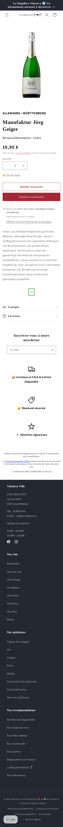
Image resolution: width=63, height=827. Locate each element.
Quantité (7, 158)
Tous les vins (14, 571)
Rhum (10, 665)
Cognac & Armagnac (18, 641)
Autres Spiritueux (17, 689)
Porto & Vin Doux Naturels (22, 681)
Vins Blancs (13, 587)
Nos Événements (16, 775)
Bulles (10, 619)
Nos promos (14, 751)
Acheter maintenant (31, 197)
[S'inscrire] (52, 350)
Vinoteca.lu (16, 799)
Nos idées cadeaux (17, 735)
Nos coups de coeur (18, 727)
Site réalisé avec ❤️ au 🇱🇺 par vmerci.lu (40, 799)
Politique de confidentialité (20, 808)
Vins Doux (12, 603)
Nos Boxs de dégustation (21, 719)
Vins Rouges (14, 579)
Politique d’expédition (25, 814)
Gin (9, 649)
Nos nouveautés (16, 743)
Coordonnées (45, 814)
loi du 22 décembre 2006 (17, 461)
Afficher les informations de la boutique (28, 221)
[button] (7, 15)
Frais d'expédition (22, 153)
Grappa (11, 657)
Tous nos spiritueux (18, 697)
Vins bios (12, 611)
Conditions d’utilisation (47, 808)
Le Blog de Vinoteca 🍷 (20, 767)
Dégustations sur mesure (21, 759)
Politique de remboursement (33, 803)
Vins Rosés (13, 595)
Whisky (11, 673)
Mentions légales (33, 819)
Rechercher (13, 563)
